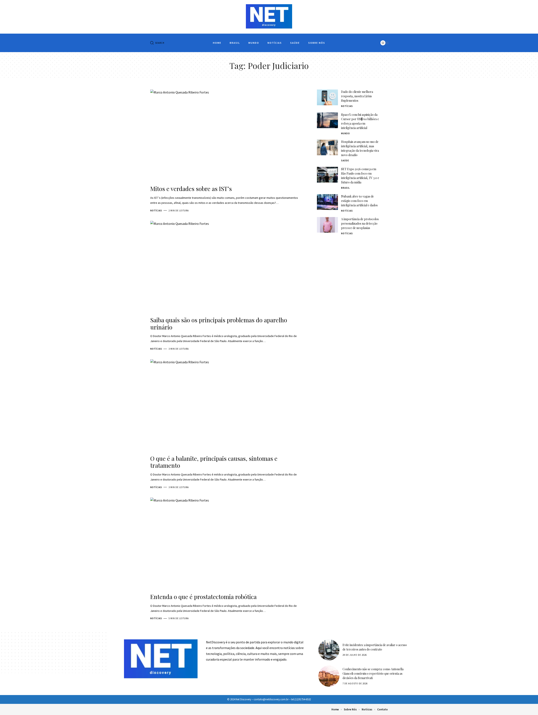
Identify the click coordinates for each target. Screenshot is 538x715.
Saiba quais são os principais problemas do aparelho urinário (218, 323)
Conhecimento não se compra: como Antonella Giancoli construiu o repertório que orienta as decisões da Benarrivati (373, 673)
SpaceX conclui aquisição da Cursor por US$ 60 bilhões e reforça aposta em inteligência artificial (360, 121)
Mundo (345, 133)
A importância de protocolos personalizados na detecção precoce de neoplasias (360, 223)
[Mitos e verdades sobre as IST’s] (227, 136)
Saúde (345, 160)
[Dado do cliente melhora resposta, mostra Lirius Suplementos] (327, 97)
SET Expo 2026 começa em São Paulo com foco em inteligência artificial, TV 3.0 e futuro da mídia (360, 175)
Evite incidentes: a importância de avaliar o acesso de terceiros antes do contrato (375, 647)
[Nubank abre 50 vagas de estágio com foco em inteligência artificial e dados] (327, 202)
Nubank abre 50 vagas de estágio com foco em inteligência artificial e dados (359, 200)
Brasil (345, 187)
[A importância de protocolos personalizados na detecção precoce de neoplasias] (327, 225)
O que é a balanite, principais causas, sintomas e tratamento (213, 461)
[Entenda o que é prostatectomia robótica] (227, 544)
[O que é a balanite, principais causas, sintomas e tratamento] (227, 405)
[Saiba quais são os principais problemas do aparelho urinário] (227, 267)
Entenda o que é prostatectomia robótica (203, 596)
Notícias (156, 210)
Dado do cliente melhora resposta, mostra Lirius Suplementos (357, 96)
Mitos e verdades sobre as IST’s (191, 188)
